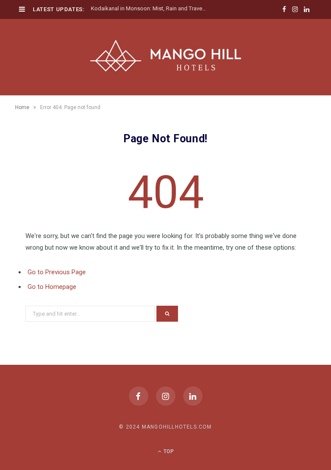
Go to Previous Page (57, 272)
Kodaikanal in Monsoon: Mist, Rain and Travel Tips (151, 8)
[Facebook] (138, 396)
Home (22, 107)
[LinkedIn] (193, 396)
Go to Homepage (52, 287)
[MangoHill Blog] (165, 56)
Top (168, 451)
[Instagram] (165, 396)
